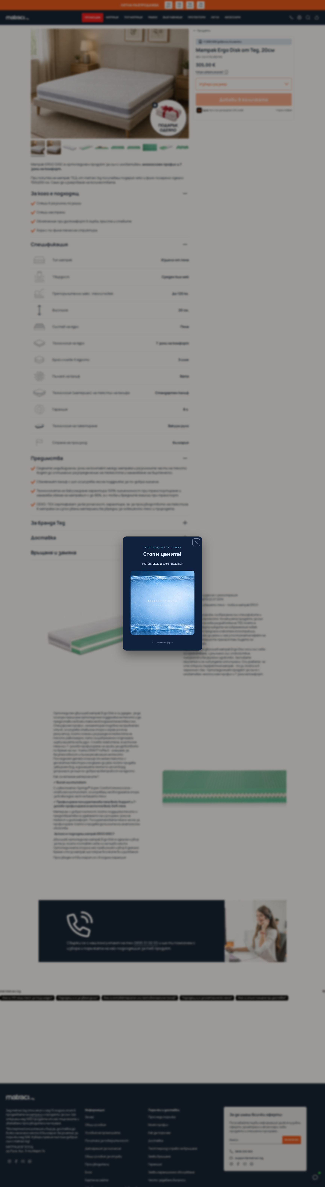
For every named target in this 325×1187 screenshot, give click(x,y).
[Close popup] (196, 542)
